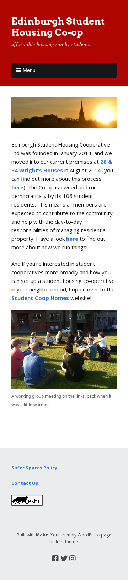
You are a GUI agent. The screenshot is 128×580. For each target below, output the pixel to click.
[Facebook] (55, 558)
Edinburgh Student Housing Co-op (58, 27)
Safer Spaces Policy (34, 467)
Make (42, 535)
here (17, 187)
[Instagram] (72, 558)
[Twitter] (64, 558)
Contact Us (24, 483)
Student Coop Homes (40, 297)
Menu (29, 69)
